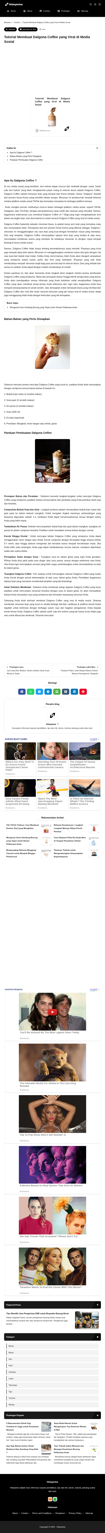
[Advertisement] (52, 69)
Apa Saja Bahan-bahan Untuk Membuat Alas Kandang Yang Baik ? (22, 1449)
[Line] (57, 692)
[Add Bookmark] (42, 29)
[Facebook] (22, 692)
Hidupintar (11, 29)
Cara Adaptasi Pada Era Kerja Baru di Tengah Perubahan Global (70, 839)
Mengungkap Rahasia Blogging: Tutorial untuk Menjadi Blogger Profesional (21, 853)
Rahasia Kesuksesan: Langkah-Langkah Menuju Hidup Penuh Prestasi (69, 828)
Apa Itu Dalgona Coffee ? (21, 152)
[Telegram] (48, 692)
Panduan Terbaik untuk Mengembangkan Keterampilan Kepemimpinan (68, 853)
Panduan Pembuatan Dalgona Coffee (26, 160)
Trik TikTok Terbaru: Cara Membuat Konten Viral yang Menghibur (22, 826)
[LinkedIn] (74, 692)
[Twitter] (39, 692)
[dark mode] (95, 4)
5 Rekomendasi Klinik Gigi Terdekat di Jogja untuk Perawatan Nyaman (22, 1426)
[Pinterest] (83, 692)
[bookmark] (99, 4)
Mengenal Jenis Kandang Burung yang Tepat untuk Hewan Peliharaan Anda (43, 307)
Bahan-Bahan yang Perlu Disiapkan (26, 156)
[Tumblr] (65, 692)
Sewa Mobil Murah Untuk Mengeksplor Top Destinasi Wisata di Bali (70, 1426)
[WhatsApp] (30, 692)
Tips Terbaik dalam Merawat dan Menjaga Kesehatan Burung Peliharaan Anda (69, 1449)
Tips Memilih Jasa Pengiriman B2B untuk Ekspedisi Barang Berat (37, 1313)
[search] (90, 4)
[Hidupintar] (14, 4)
